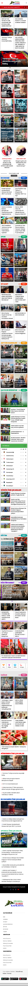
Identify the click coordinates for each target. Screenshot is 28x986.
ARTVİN (5, 926)
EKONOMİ (5, 929)
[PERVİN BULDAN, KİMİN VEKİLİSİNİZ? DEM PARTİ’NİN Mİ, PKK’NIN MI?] (7, 289)
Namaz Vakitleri (7, 941)
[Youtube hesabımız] (18, 889)
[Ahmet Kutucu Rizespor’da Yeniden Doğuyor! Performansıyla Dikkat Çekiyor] (5, 511)
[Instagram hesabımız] (15, 889)
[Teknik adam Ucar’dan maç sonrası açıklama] (5, 429)
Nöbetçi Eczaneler (8, 943)
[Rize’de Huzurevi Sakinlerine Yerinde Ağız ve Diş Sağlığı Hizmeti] (7, 715)
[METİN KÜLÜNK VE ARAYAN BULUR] (20, 308)
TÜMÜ (14, 175)
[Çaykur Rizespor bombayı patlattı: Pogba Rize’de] (5, 496)
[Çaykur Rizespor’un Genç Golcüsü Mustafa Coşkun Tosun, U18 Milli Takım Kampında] (5, 420)
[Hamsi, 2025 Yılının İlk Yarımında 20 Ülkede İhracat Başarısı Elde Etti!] (20, 201)
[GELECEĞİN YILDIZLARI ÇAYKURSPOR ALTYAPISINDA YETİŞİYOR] (5, 520)
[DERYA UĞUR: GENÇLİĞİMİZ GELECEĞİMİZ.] (20, 695)
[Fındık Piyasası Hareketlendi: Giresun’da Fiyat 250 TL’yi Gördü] (7, 183)
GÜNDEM (5, 919)
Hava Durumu (7, 938)
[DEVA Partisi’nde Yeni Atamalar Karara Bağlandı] (20, 324)
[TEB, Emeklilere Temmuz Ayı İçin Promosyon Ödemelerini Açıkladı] (7, 220)
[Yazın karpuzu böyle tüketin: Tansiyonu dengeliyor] (14, 737)
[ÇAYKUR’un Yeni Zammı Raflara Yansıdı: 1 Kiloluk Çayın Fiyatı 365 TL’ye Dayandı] (20, 220)
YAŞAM (5, 931)
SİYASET (5, 922)
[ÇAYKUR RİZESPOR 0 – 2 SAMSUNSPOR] (5, 435)
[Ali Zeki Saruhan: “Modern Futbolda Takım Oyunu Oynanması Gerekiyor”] (5, 441)
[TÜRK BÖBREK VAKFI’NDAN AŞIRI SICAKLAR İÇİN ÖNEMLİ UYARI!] (20, 715)
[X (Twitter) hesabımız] (13, 889)
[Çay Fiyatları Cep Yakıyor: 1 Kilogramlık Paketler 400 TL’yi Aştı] (20, 183)
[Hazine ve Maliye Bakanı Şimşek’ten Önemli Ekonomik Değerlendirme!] (7, 201)
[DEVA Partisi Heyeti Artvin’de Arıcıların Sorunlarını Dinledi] (7, 308)
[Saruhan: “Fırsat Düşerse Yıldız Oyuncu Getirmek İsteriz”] (5, 412)
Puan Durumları (7, 946)
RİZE (4, 917)
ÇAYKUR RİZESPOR (7, 924)
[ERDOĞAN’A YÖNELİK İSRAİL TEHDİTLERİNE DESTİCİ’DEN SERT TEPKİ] (20, 289)
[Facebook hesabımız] (10, 889)
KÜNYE (4, 948)
